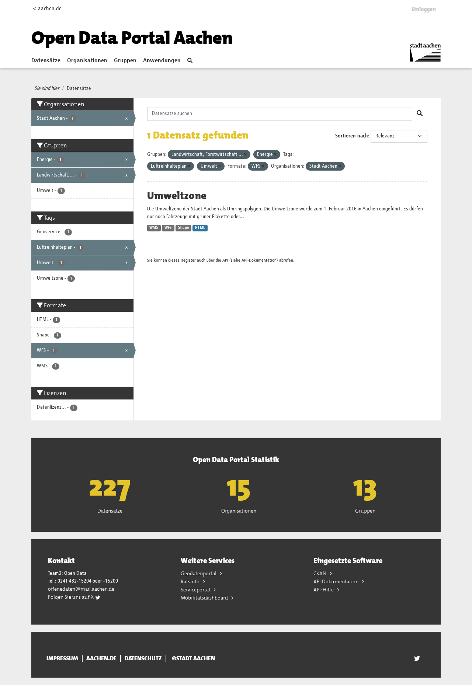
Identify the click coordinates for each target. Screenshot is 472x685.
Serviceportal (196, 589)
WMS (153, 228)
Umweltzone (176, 195)
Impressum (62, 658)
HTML (200, 228)
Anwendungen (162, 61)
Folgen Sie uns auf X (71, 597)
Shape (183, 228)
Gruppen (125, 61)
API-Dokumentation (259, 260)
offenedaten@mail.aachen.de (81, 589)
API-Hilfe (324, 589)
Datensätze (45, 61)
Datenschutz (143, 658)
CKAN (320, 573)
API (225, 260)
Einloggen (424, 9)
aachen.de (101, 658)
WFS (168, 228)
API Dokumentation (336, 581)
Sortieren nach (351, 136)
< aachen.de (47, 8)
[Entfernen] (245, 155)
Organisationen (87, 61)
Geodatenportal (199, 573)
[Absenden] (419, 114)
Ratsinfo (191, 581)
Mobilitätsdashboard (205, 597)
